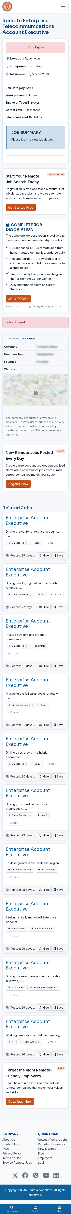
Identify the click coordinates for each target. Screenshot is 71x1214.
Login (41, 1162)
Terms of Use (11, 1158)
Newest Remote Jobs (53, 1139)
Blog (41, 1153)
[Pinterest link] (35, 1175)
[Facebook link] (25, 1175)
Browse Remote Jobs (17, 1162)
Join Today (18, 299)
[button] (58, 555)
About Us (8, 1139)
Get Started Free (20, 207)
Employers (45, 1158)
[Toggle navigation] (63, 6)
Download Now (20, 1101)
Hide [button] (45, 555)
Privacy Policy (11, 1153)
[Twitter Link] (15, 1175)
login (24, 139)
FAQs (5, 1149)
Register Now (18, 484)
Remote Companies (51, 1144)
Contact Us (10, 1144)
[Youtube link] (45, 1175)
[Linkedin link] (56, 1175)
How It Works (47, 1149)
